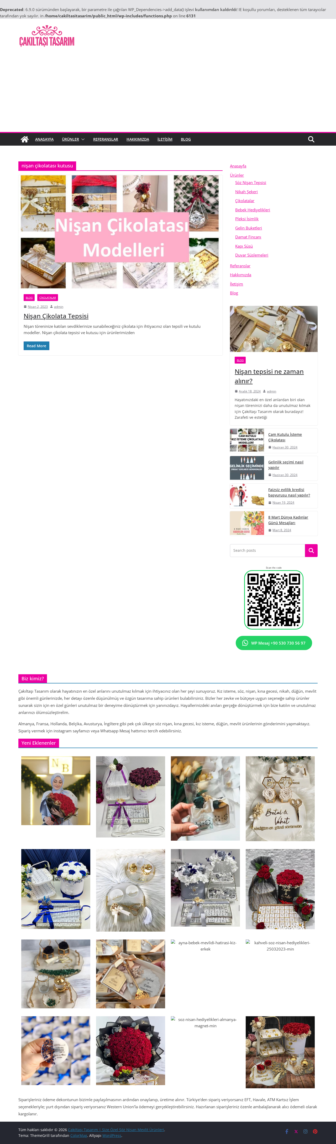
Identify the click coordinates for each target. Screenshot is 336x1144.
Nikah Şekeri (246, 191)
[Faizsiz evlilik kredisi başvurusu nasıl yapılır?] (247, 496)
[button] (82, 139)
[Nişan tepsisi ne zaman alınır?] (274, 329)
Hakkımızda (138, 139)
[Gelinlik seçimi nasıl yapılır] (247, 468)
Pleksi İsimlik (247, 218)
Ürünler (70, 139)
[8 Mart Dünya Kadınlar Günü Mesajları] (247, 523)
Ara (311, 550)
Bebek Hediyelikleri (252, 209)
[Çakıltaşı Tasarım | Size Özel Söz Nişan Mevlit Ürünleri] (24, 139)
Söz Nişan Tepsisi (250, 182)
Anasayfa (44, 139)
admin (58, 306)
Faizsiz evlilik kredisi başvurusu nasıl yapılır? (289, 492)
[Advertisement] (168, 92)
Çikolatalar (47, 297)
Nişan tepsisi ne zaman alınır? (269, 376)
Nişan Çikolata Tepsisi (56, 315)
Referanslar (105, 139)
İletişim (165, 139)
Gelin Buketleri (248, 228)
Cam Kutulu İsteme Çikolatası (285, 437)
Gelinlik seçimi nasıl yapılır (285, 464)
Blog (186, 139)
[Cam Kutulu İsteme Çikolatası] (247, 440)
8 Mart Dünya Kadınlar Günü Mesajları (288, 520)
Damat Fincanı (248, 236)
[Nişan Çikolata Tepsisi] (120, 232)
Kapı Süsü (244, 246)
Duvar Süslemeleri (251, 255)
